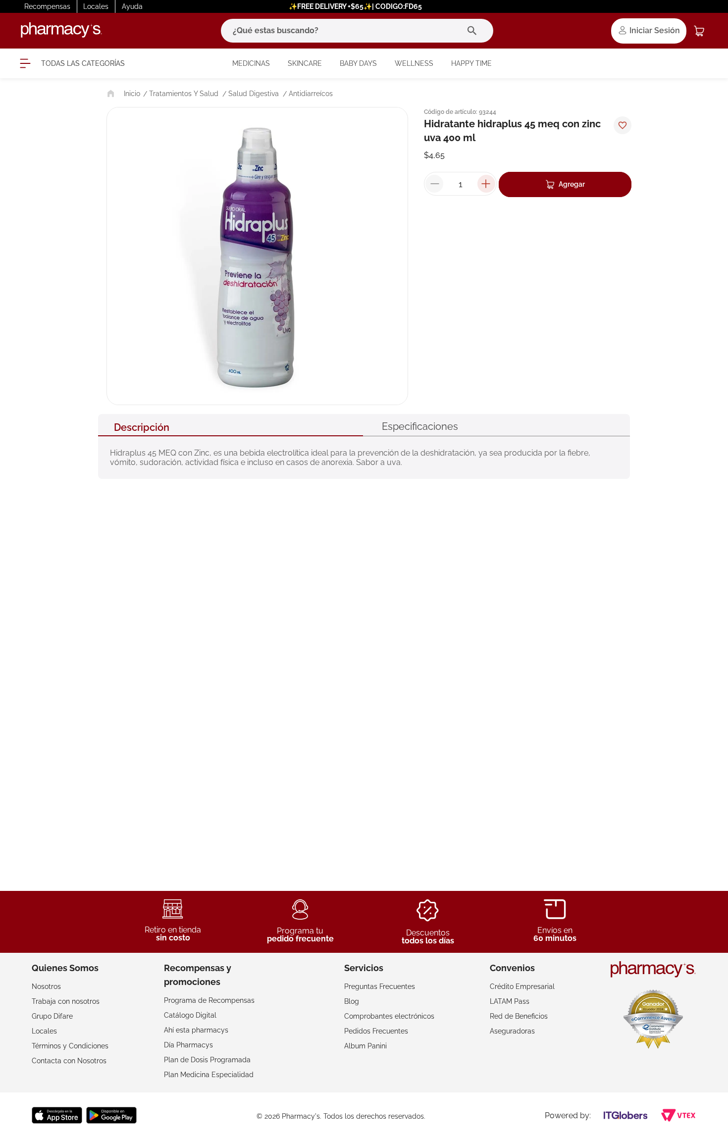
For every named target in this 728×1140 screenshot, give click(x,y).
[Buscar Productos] (474, 31)
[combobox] (357, 31)
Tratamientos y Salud (183, 94)
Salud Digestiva (253, 94)
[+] (486, 184)
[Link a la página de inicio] (122, 93)
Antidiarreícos (311, 94)
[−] (434, 184)
